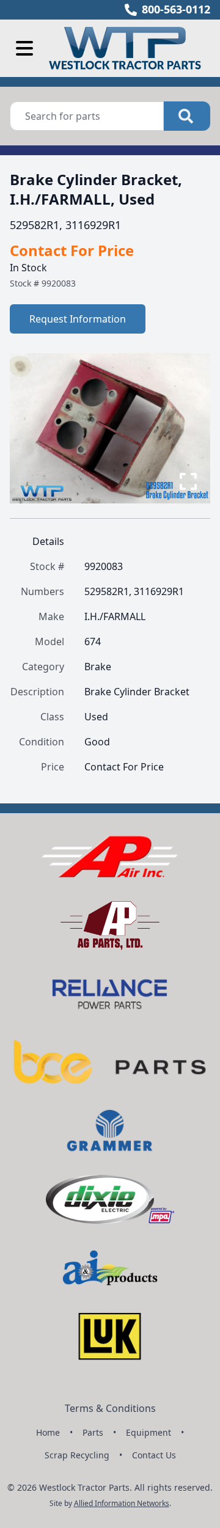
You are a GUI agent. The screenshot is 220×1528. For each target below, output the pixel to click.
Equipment (148, 1432)
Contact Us (154, 1455)
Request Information (77, 319)
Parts (92, 1432)
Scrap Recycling (77, 1455)
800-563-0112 (176, 9)
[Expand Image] (188, 481)
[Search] (187, 116)
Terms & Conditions (110, 1408)
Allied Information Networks (121, 1503)
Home (48, 1432)
